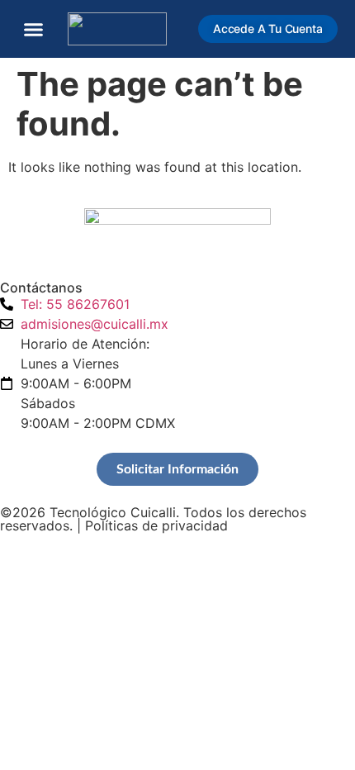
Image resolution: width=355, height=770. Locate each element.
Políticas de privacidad (156, 525)
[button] (34, 29)
